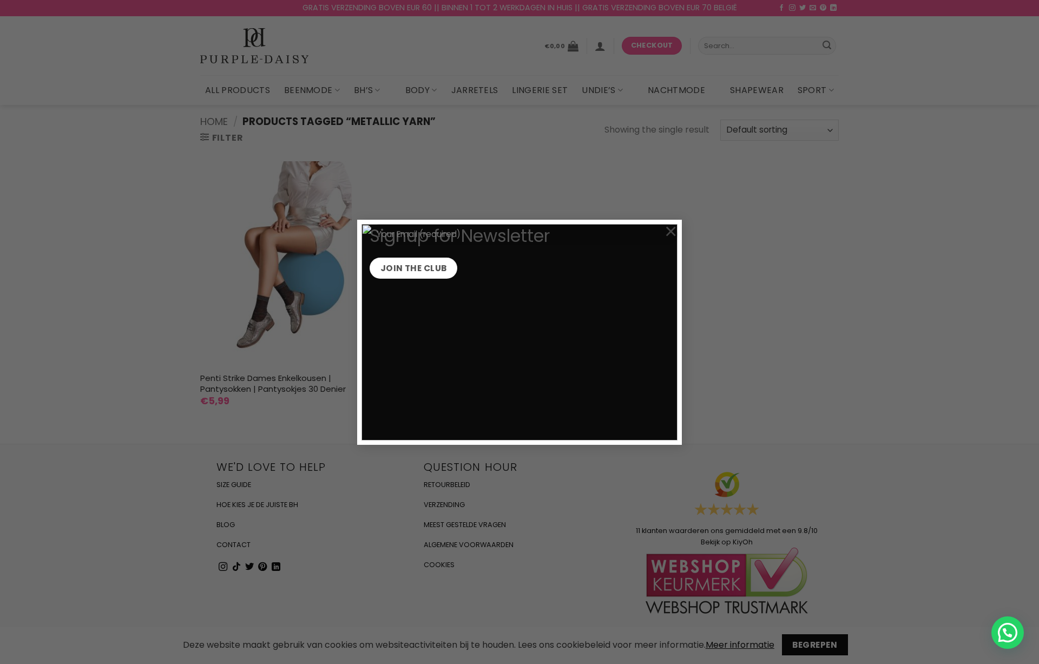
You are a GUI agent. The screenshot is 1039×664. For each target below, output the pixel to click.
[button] (1007, 632)
